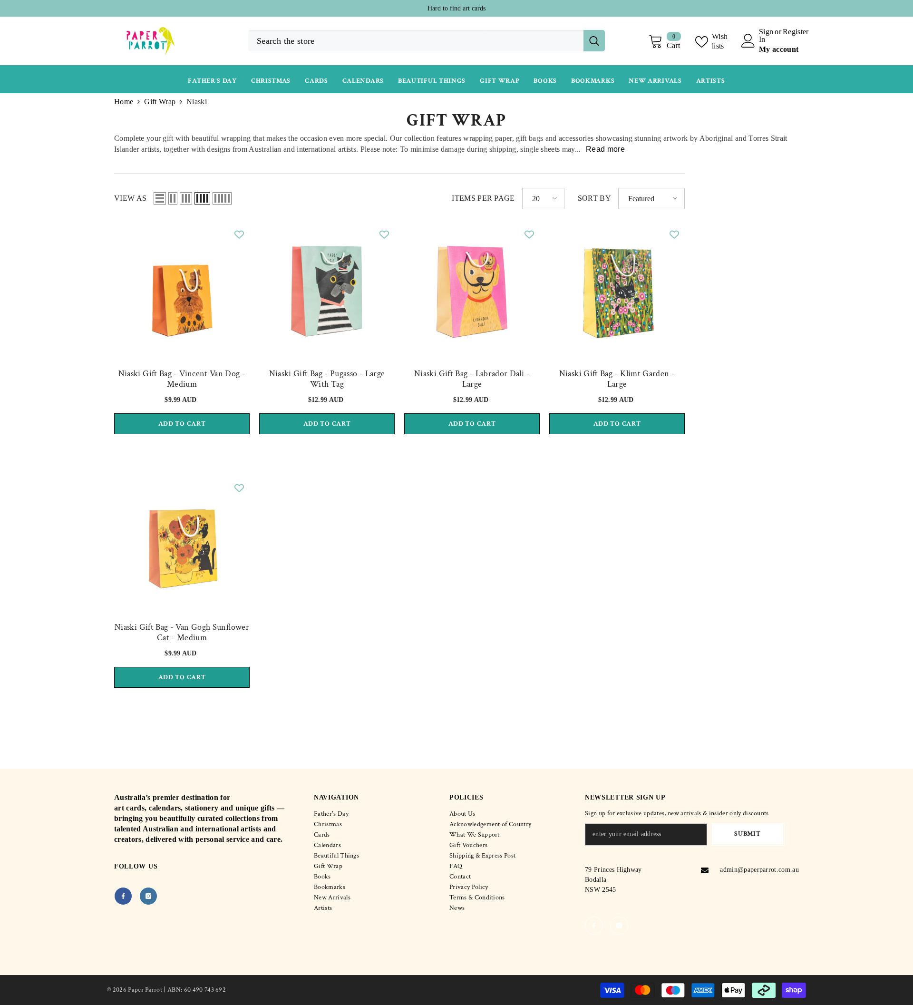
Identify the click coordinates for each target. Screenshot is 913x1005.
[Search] (426, 40)
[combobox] (415, 40)
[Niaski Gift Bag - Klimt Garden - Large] (617, 291)
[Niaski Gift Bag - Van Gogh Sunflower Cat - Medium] (182, 545)
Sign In (766, 35)
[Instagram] (148, 896)
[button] (160, 198)
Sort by (594, 198)
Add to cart (182, 424)
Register (796, 32)
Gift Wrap (159, 102)
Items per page (483, 198)
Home (123, 102)
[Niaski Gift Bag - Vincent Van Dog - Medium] (182, 291)
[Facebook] (123, 896)
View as (130, 198)
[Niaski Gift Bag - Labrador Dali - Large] (472, 291)
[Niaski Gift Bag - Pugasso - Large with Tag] (327, 291)
